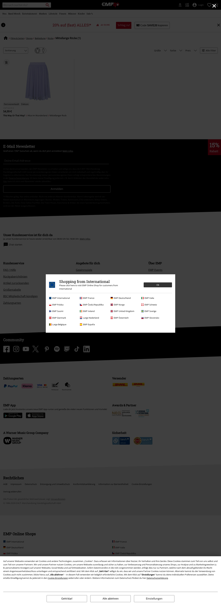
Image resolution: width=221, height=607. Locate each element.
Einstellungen (154, 598)
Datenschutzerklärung (157, 578)
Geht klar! (66, 598)
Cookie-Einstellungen (58, 578)
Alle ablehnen (111, 598)
